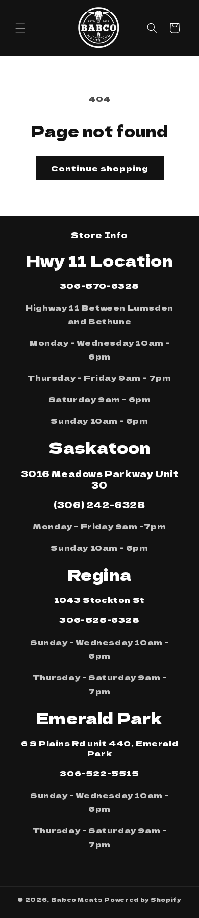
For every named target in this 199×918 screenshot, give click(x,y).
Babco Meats (77, 899)
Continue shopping (99, 168)
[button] (20, 28)
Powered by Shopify (143, 899)
